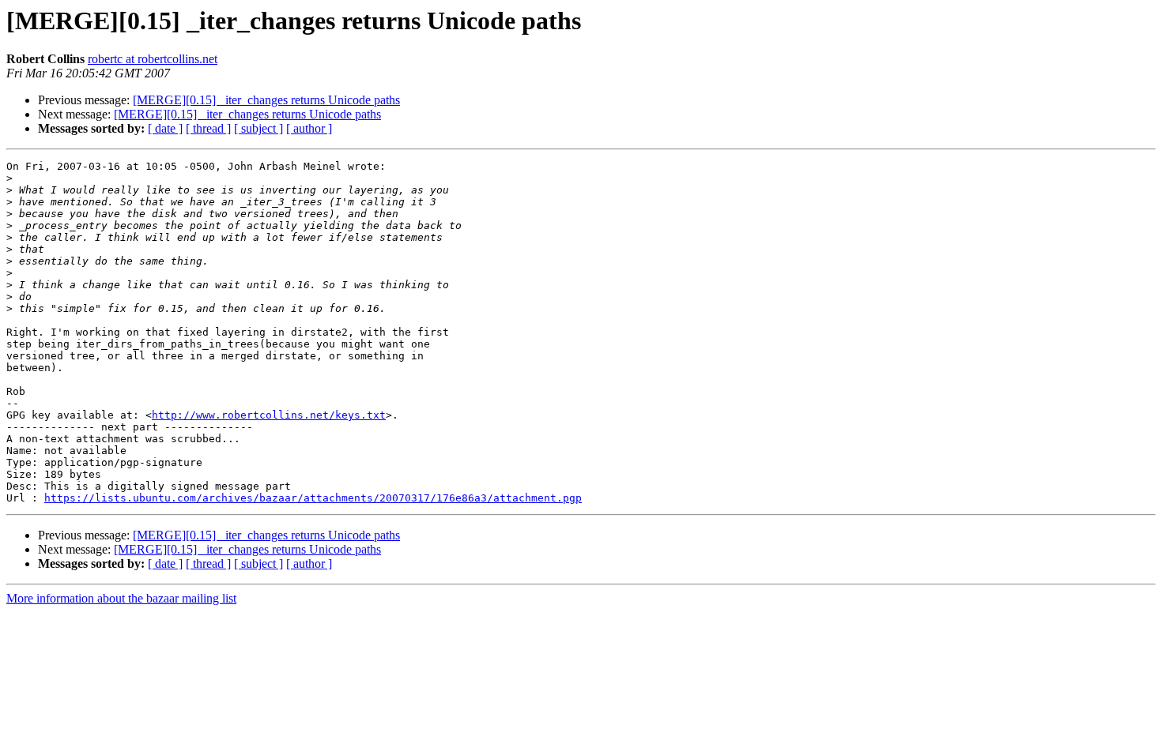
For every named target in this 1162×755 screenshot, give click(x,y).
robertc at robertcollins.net (152, 59)
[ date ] (165, 128)
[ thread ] (208, 128)
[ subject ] (258, 128)
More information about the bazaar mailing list (121, 598)
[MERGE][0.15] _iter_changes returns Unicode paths (266, 100)
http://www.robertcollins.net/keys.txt (269, 415)
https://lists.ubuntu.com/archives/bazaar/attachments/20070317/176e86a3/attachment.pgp (313, 498)
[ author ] (309, 128)
